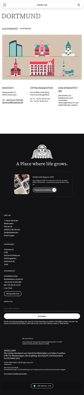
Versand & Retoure (12, 255)
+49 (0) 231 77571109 (14, 100)
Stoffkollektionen (11, 232)
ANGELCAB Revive (12, 229)
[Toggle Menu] (4, 5)
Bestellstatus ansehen (13, 279)
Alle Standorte (10, 28)
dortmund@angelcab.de (12, 102)
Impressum (9, 249)
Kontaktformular (11, 276)
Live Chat (8, 288)
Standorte (8, 226)
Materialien (9, 223)
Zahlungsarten (10, 258)
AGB (6, 252)
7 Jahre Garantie (11, 220)
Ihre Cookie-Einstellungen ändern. (15, 374)
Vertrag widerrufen (12, 294)
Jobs (6, 264)
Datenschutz (9, 261)
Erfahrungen (9, 235)
